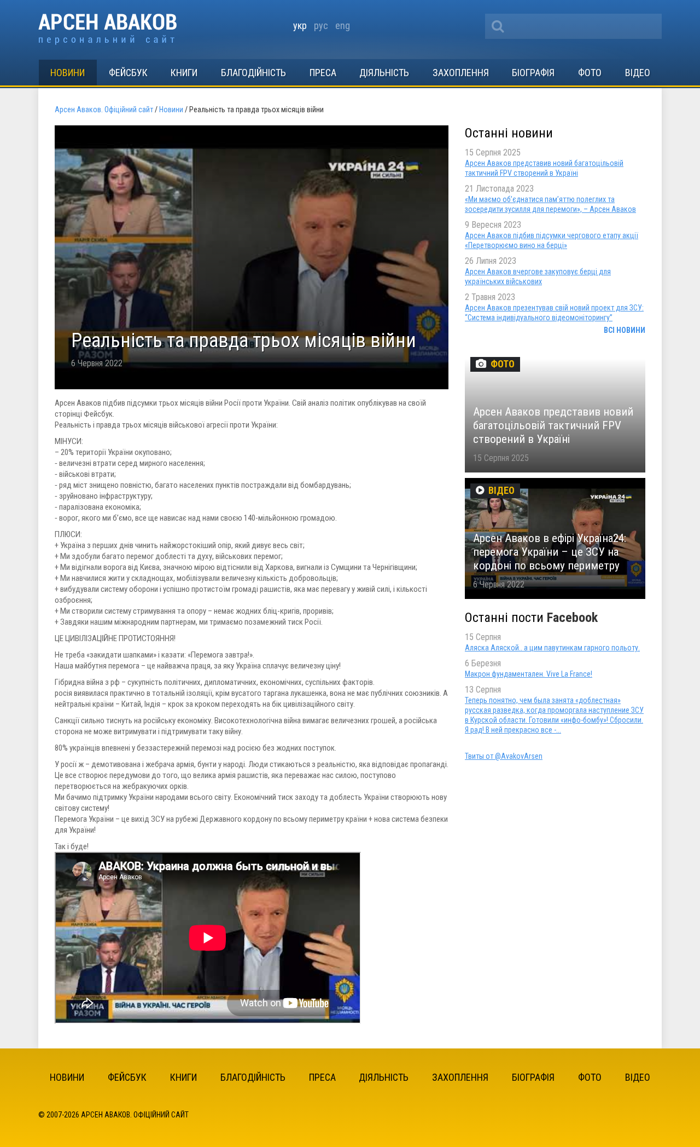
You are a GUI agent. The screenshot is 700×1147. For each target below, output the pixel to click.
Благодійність (253, 72)
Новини (67, 72)
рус (321, 25)
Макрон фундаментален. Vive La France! (528, 674)
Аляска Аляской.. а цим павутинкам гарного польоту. (552, 647)
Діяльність (384, 72)
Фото (590, 72)
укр (300, 25)
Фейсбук (128, 72)
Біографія (533, 72)
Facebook (572, 617)
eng (342, 25)
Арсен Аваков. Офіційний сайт (107, 29)
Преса (323, 72)
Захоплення (461, 72)
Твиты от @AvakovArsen (503, 756)
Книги (184, 72)
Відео (637, 72)
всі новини (624, 330)
